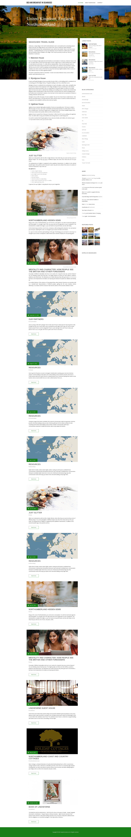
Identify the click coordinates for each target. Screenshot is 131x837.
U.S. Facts (86, 204)
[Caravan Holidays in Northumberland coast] (97, 230)
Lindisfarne (32, 710)
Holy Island (84, 123)
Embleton (84, 157)
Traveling (84, 213)
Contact (99, 2)
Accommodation (33, 321)
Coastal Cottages (86, 154)
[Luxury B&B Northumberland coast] (97, 236)
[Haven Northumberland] (97, 242)
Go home (80, 2)
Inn (82, 120)
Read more (33, 334)
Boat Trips (84, 114)
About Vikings (32, 466)
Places (83, 147)
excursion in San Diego (91, 178)
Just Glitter (35, 513)
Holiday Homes (85, 151)
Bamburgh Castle (86, 144)
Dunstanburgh (85, 99)
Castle (83, 141)
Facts (31, 515)
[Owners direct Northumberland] (91, 242)
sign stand (51, 224)
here (93, 210)
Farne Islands (85, 117)
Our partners (36, 319)
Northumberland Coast (34, 761)
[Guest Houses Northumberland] (84, 230)
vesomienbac (73, 277)
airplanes (100, 196)
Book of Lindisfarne (39, 807)
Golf (83, 187)
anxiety (98, 182)
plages (85, 199)
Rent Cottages (85, 108)
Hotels (83, 105)
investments (92, 207)
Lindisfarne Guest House (42, 708)
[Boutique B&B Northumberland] (91, 230)
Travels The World (86, 163)
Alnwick (31, 370)
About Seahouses (90, 2)
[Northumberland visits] (84, 242)
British (86, 192)
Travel (83, 216)
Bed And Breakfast (86, 102)
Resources (35, 368)
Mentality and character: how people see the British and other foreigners (51, 659)
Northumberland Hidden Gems (45, 609)
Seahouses (84, 111)
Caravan (84, 126)
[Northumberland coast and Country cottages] (84, 236)
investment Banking (90, 175)
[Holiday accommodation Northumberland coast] (91, 236)
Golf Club (84, 129)
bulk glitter (45, 159)
